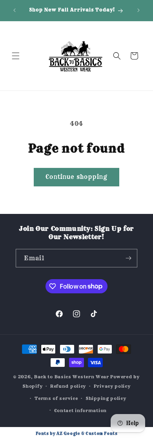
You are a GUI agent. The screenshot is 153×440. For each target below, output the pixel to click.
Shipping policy (106, 398)
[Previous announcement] (14, 10)
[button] (15, 55)
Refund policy (68, 386)
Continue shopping (76, 176)
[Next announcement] (138, 10)
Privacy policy (112, 386)
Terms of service (56, 398)
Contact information (80, 410)
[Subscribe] (128, 258)
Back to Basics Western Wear (71, 376)
